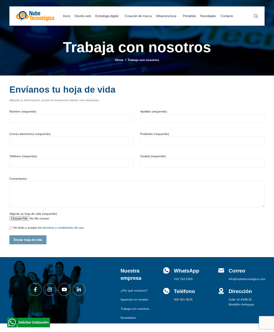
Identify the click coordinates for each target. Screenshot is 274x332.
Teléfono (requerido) (23, 156)
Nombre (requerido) (22, 111)
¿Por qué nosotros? (134, 290)
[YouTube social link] (64, 289)
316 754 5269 (183, 279)
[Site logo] (35, 16)
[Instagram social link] (49, 289)
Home (119, 60)
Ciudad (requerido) (153, 156)
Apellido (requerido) (153, 111)
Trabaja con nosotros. (135, 308)
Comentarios (18, 178)
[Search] (256, 16)
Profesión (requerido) (154, 134)
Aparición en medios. (135, 299)
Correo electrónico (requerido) (30, 134)
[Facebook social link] (35, 289)
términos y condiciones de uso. (64, 227)
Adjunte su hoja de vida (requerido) (33, 213)
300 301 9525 (183, 299)
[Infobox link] (242, 274)
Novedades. (129, 317)
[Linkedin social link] (79, 289)
